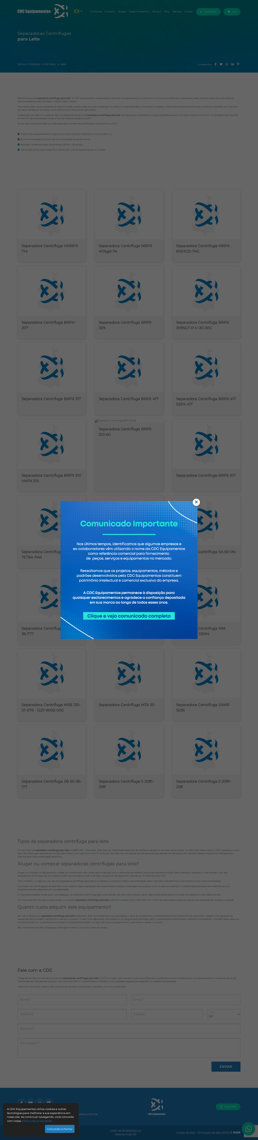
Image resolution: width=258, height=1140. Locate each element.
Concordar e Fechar (60, 1129)
